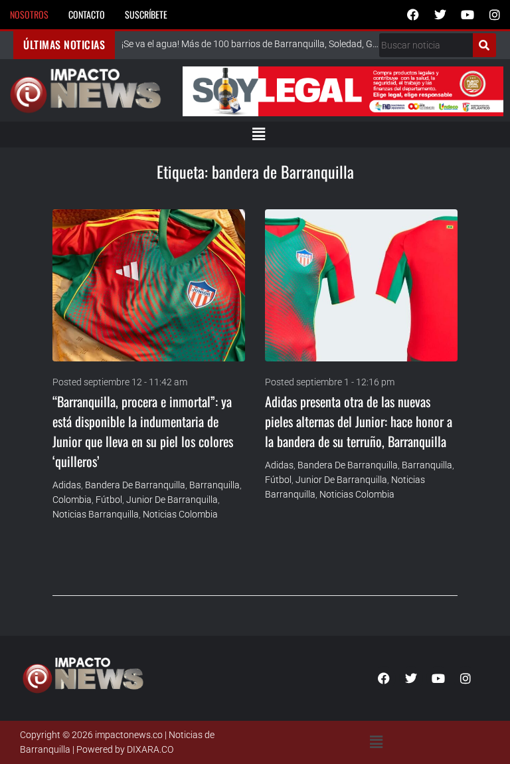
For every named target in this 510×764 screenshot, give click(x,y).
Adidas (66, 485)
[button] (258, 134)
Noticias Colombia (180, 514)
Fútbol (109, 499)
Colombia (72, 499)
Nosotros (29, 14)
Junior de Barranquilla (172, 499)
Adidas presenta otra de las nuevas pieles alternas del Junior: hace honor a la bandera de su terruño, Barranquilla (358, 421)
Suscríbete (146, 14)
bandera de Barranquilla (135, 485)
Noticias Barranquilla (95, 514)
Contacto (86, 14)
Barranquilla (214, 485)
